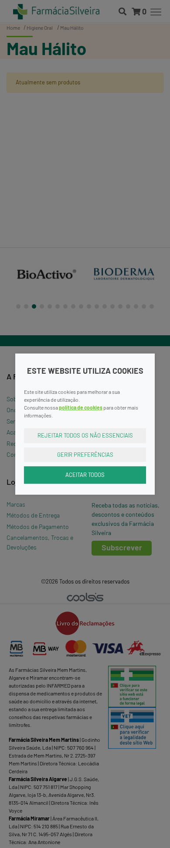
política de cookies (80, 407)
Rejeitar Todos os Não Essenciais (85, 435)
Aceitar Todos (85, 474)
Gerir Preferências (85, 454)
